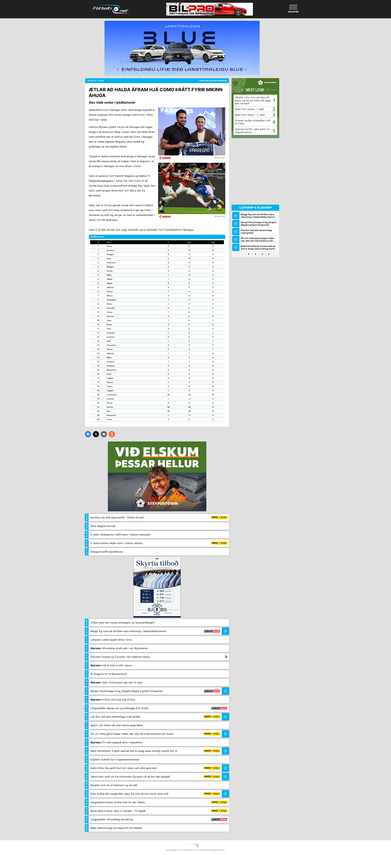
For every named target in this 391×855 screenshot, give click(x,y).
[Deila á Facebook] (88, 434)
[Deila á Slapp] (112, 434)
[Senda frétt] (104, 434)
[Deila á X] (96, 434)
